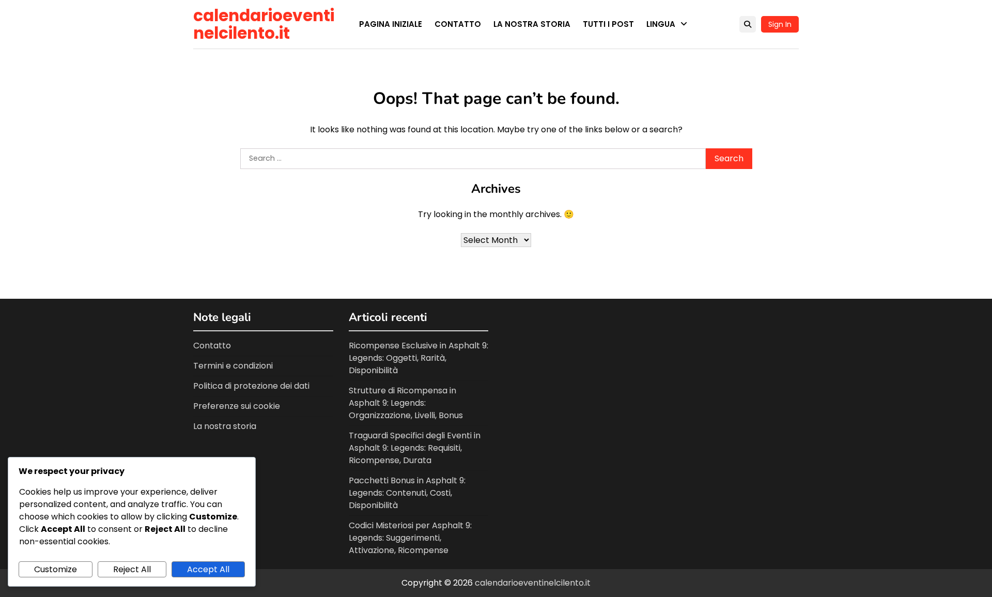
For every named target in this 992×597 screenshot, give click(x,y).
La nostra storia (531, 24)
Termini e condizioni (233, 366)
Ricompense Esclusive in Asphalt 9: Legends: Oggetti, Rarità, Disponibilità (418, 358)
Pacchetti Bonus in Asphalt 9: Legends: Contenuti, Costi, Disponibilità (407, 492)
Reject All (132, 569)
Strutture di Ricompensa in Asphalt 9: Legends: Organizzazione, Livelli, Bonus (406, 403)
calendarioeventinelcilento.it (263, 24)
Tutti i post (608, 24)
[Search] (747, 24)
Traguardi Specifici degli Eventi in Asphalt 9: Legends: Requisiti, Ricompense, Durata (415, 448)
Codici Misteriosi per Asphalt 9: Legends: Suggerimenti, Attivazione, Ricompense (410, 537)
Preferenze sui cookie (236, 406)
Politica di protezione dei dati (251, 386)
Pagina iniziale (390, 24)
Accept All (208, 569)
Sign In (780, 24)
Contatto (458, 24)
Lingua (660, 24)
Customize (55, 569)
